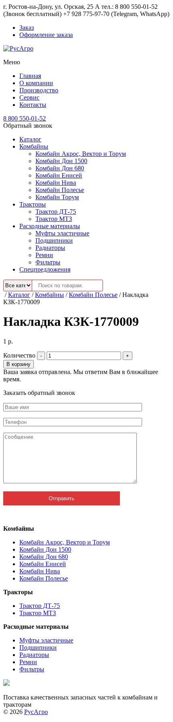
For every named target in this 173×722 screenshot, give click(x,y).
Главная (30, 75)
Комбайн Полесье (59, 189)
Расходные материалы (49, 226)
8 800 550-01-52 (24, 118)
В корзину (18, 364)
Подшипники (54, 240)
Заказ (26, 27)
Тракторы (32, 204)
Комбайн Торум (57, 197)
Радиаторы (50, 247)
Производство (38, 90)
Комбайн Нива (55, 182)
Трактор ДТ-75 (55, 211)
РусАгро (36, 711)
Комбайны (33, 146)
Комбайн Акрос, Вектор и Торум (80, 153)
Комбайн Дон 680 (59, 168)
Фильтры (47, 262)
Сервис (29, 97)
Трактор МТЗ (53, 218)
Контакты (32, 104)
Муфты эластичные (62, 233)
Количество (19, 355)
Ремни (44, 255)
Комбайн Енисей (58, 175)
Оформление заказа (46, 34)
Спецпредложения (44, 269)
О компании (36, 83)
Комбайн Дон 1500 (61, 160)
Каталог (30, 139)
